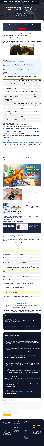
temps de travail (16, 320)
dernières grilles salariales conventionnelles (24, 362)
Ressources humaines (26, 1)
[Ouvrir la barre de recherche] (41, 1)
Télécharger (22, 133)
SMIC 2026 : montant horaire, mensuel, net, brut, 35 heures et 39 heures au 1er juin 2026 (31, 206)
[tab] (22, 148)
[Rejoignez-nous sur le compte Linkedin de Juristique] (34, 427)
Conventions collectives (18, 1)
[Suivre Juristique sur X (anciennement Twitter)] (35, 425)
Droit (12, 1)
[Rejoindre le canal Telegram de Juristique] (37, 425)
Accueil (10, 1)
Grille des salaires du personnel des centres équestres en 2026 (33, 226)
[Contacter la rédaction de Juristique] (35, 427)
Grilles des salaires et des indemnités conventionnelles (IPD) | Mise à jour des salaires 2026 (14, 234)
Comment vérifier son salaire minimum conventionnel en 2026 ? (31, 192)
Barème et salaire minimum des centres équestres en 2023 (15, 61)
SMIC (7, 341)
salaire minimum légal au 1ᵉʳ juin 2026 (21, 326)
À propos (36, 1)
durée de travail (20, 41)
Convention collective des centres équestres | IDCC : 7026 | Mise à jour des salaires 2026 (14, 235)
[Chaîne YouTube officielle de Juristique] (39, 425)
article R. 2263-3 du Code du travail (26, 391)
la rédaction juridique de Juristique (20, 303)
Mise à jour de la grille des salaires (10, 73)
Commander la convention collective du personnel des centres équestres (18, 65)
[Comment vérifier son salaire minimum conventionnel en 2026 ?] (12, 199)
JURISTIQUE (4, 1)
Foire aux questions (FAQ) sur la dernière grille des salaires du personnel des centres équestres (20, 67)
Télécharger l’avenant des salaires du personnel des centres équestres (18, 64)
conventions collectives (22, 26)
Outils (32, 1)
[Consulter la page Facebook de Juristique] (34, 425)
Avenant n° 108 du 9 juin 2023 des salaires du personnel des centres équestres (11, 133)
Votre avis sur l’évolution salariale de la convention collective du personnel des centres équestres (21, 72)
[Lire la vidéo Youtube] (22, 175)
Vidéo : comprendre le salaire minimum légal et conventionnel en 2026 (18, 69)
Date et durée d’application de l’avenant (12, 63)
